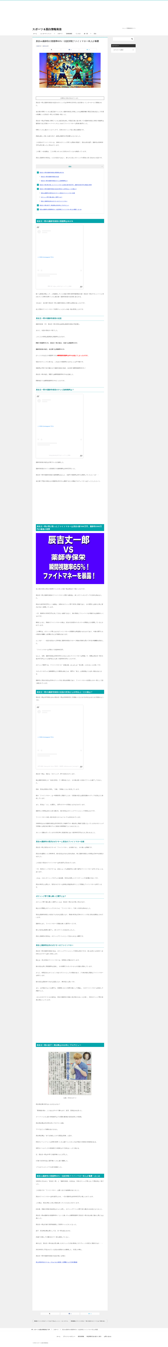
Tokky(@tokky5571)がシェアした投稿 (59, 455)
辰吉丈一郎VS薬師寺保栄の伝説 (50, 176)
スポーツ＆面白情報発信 (47, 29)
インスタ (78, 33)
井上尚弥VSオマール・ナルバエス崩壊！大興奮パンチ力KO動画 (56, 1262)
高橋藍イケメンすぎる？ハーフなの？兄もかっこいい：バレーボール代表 (52, 1321)
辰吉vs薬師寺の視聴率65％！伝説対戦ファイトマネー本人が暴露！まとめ (60, 209)
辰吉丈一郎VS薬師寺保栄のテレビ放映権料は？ (54, 180)
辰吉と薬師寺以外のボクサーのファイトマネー (54, 201)
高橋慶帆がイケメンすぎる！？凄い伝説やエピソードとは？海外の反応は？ (89, 1321)
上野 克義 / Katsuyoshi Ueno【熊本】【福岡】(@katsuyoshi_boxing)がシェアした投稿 (62, 766)
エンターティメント (45, 33)
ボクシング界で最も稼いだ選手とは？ (51, 197)
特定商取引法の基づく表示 (94, 1336)
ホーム (35, 33)
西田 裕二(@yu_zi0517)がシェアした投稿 (59, 286)
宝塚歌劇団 (69, 33)
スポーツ (60, 33)
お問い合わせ (107, 1336)
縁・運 (86, 33)
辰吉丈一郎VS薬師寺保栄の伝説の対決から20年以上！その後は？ (58, 189)
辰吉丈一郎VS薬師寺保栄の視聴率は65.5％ (52, 172)
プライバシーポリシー (69, 1336)
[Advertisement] (83, 13)
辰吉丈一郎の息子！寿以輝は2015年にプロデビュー (54, 205)
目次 (95, 33)
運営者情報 (81, 1336)
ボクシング (45, 46)
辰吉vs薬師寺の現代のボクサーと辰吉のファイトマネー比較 (58, 193)
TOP (42, 1329)
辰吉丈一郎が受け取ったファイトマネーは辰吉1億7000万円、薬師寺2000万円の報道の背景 (66, 184)
